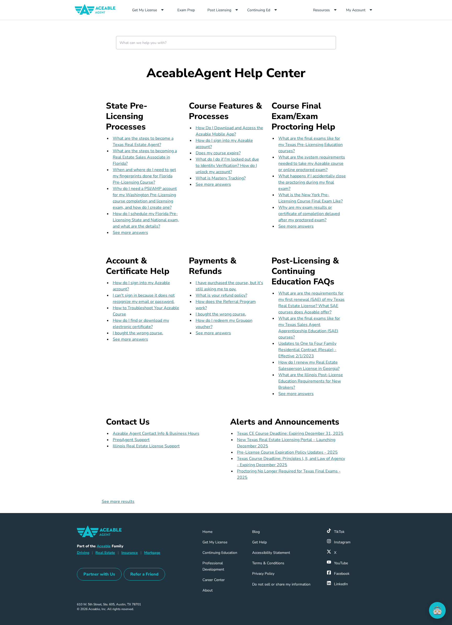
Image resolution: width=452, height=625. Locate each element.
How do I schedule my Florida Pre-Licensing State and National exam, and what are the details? (146, 220)
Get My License (144, 10)
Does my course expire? (218, 153)
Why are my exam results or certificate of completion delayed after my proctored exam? (309, 214)
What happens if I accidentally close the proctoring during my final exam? (312, 182)
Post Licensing (219, 10)
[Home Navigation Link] (97, 10)
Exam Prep (190, 10)
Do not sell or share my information (281, 584)
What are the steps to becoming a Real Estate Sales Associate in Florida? (145, 157)
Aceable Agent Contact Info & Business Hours (156, 433)
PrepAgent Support (131, 440)
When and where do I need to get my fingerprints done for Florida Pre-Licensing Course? (144, 176)
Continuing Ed (258, 10)
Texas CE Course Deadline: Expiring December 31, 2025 (290, 433)
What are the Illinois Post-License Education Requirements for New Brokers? (310, 381)
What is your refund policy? (221, 295)
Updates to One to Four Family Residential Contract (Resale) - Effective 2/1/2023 (307, 350)
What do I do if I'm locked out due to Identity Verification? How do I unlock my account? (227, 165)
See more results (118, 501)
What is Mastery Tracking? (221, 178)
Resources (321, 10)
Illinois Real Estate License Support (146, 446)
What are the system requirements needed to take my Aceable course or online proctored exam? (311, 163)
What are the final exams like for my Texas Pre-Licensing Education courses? (310, 145)
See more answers (130, 232)
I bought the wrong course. (138, 333)
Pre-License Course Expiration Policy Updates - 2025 (287, 452)
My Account (355, 10)
